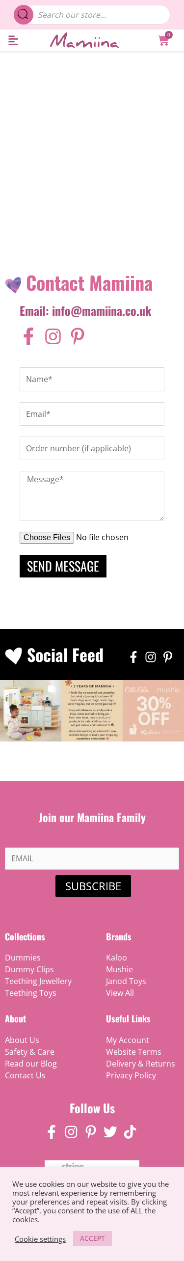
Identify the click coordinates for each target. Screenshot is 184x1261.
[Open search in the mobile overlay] (92, 15)
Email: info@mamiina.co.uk (85, 310)
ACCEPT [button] (92, 1238)
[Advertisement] (92, 148)
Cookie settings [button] (40, 1238)
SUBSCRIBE (93, 885)
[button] (13, 40)
